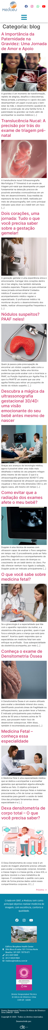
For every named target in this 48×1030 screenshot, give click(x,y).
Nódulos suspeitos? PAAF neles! (20, 317)
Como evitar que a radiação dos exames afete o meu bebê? (21, 497)
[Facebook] (26, 6)
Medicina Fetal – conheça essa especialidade (17, 736)
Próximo (41, 889)
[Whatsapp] (38, 6)
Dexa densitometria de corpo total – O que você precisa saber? (23, 813)
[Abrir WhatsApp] (41, 1023)
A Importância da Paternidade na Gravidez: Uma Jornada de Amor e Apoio (24, 41)
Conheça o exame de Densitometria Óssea (21, 654)
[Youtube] (44, 6)
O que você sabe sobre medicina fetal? (23, 577)
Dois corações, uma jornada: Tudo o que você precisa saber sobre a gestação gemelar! (20, 223)
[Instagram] (32, 6)
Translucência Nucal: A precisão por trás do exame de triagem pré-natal (23, 128)
